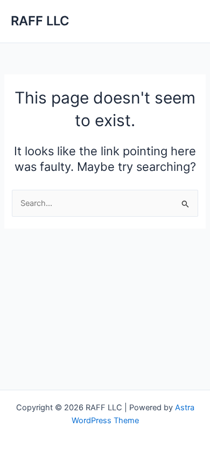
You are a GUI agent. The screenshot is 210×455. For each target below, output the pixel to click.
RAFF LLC (40, 21)
